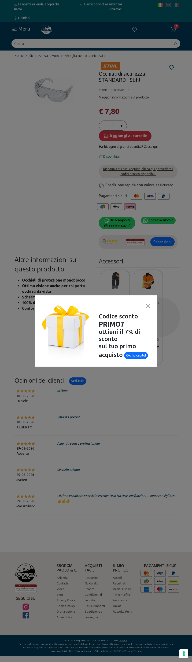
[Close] (148, 306)
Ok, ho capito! (136, 355)
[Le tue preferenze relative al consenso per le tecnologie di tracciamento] (183, 653)
